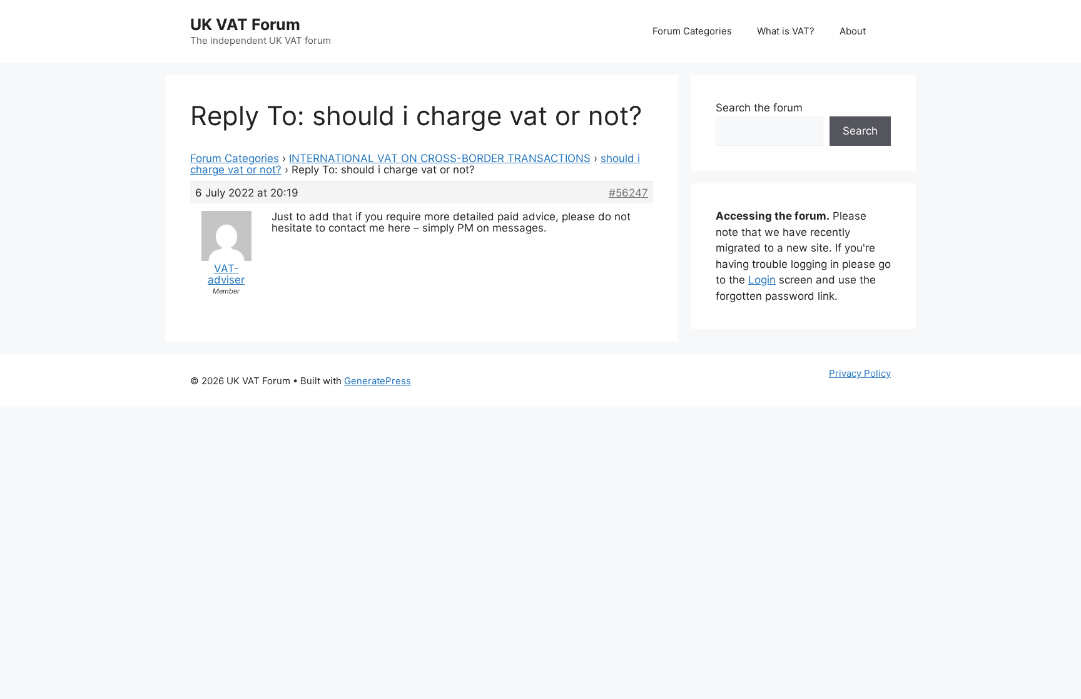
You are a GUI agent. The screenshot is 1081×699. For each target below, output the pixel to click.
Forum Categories (692, 31)
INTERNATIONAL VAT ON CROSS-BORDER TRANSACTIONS (440, 158)
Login (762, 279)
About (853, 31)
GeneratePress (377, 381)
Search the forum (759, 107)
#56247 (628, 192)
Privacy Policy (860, 373)
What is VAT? (786, 31)
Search (860, 131)
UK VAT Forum (245, 24)
